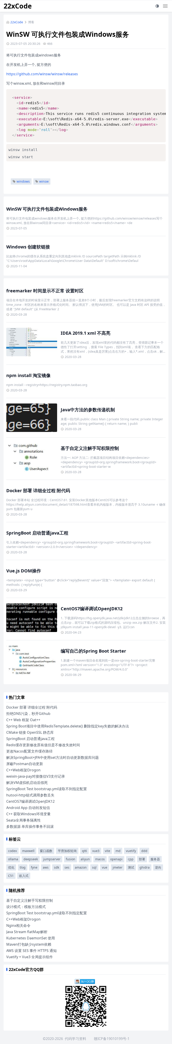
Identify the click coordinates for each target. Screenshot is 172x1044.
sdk (56, 867)
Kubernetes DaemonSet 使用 (30, 938)
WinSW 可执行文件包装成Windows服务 (47, 209)
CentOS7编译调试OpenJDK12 (92, 609)
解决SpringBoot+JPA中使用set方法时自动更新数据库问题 (52, 757)
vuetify (131, 851)
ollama (13, 859)
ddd (144, 851)
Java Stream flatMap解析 (26, 931)
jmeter (118, 867)
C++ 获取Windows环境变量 (28, 813)
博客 (31, 22)
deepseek (31, 859)
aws (46, 867)
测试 (131, 867)
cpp (130, 859)
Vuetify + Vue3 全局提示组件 (29, 956)
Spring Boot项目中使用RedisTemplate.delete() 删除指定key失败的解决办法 (67, 726)
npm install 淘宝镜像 (28, 375)
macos (100, 859)
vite (107, 851)
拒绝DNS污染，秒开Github (28, 713)
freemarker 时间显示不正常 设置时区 (45, 291)
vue (104, 867)
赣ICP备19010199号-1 (111, 1038)
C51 (11, 876)
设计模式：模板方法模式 (26, 906)
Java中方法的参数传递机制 (88, 410)
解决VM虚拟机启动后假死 (27, 782)
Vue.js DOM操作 (23, 571)
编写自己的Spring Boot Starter (93, 651)
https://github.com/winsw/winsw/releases (42, 73)
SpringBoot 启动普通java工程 (37, 533)
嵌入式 (23, 876)
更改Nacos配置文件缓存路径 (29, 751)
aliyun (85, 859)
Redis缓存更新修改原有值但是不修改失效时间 (43, 744)
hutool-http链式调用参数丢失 (30, 795)
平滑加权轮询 (67, 851)
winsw (44, 181)
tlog (23, 867)
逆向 (158, 867)
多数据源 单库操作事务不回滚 (30, 826)
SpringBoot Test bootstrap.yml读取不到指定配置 (46, 788)
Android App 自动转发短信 (28, 807)
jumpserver (51, 859)
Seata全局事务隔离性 (23, 820)
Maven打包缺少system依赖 (28, 944)
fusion (70, 859)
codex (12, 851)
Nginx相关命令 (18, 925)
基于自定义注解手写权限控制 (90, 448)
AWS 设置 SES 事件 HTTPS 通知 (31, 950)
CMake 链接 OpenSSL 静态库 (30, 732)
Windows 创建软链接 (28, 247)
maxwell (28, 851)
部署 (142, 859)
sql (94, 867)
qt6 (84, 851)
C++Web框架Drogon (23, 770)
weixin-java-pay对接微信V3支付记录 (35, 776)
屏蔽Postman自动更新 (24, 763)
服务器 (155, 859)
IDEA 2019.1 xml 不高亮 (85, 333)
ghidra (145, 867)
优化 (11, 867)
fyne (34, 867)
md (118, 851)
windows (23, 181)
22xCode (18, 6)
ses (66, 867)
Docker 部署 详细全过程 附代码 (38, 490)
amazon (81, 867)
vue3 (95, 851)
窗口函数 (46, 851)
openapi (116, 859)
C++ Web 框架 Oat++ (23, 719)
